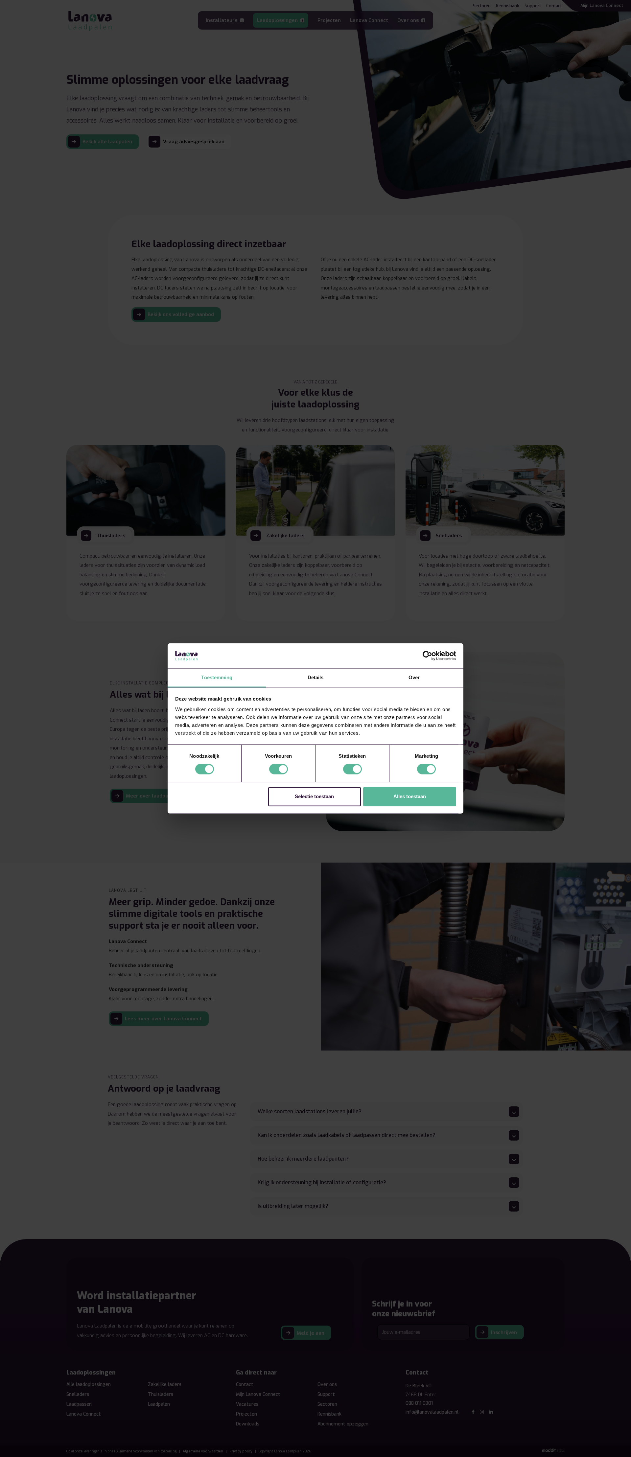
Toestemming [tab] (216, 677)
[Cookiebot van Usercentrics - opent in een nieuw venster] (427, 656)
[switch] (278, 769)
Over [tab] (414, 677)
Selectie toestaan (314, 796)
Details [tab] (316, 677)
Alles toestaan (409, 796)
